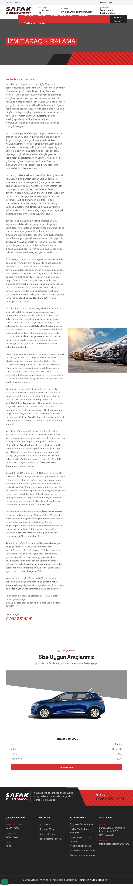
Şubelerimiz (82, 16)
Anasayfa (28, 16)
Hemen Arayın (117, 19)
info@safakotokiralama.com (76, 11)
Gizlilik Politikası (47, 834)
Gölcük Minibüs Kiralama (82, 855)
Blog (110, 2)
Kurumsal (42, 16)
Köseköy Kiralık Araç (80, 845)
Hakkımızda (44, 824)
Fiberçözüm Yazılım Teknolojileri (94, 879)
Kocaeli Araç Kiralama (62, 16)
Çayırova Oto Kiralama (81, 824)
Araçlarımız (29, 23)
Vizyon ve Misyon (47, 829)
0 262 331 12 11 (45, 11)
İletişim (103, 2)
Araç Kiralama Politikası (51, 838)
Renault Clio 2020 (66, 738)
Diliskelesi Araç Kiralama (82, 850)
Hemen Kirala (66, 767)
